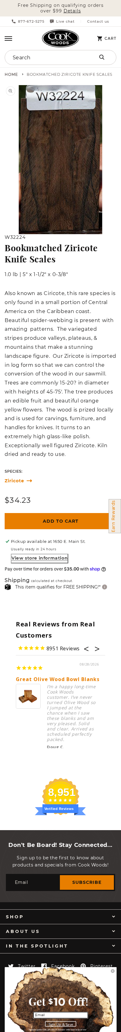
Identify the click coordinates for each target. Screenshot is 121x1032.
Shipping (17, 580)
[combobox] (44, 57)
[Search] (102, 57)
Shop (15, 917)
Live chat (65, 21)
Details (72, 11)
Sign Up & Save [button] (60, 1024)
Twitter (27, 966)
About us (23, 931)
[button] (8, 38)
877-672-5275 (31, 21)
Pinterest (101, 966)
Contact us (98, 21)
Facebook (63, 966)
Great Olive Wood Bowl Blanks (58, 679)
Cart (110, 38)
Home (11, 75)
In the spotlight (37, 946)
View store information (39, 558)
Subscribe (86, 882)
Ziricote (14, 481)
